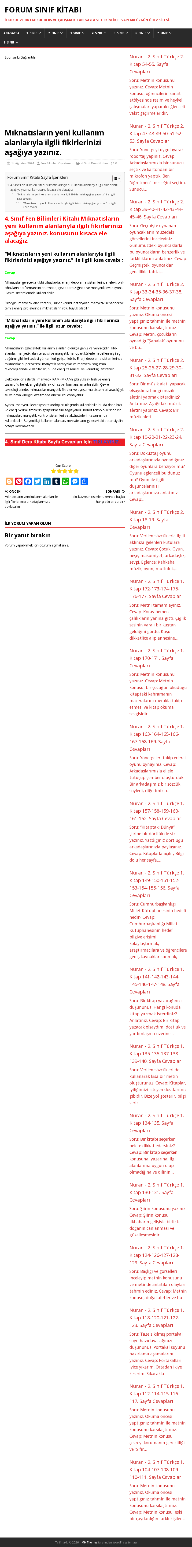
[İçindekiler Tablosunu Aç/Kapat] (114, 178)
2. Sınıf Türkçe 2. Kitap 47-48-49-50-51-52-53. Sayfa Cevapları (156, 133)
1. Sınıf (31, 33)
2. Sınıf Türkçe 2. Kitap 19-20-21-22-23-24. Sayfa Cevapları (156, 437)
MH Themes (89, 1542)
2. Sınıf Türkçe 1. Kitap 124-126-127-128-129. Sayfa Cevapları (156, 1255)
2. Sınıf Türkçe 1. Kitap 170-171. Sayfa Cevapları (156, 658)
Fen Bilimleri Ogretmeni (57, 163)
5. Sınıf (119, 33)
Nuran (136, 56)
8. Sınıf (9, 42)
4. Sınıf (97, 33)
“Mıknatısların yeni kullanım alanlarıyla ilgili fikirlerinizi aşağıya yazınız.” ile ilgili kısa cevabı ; (66, 196)
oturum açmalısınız (54, 545)
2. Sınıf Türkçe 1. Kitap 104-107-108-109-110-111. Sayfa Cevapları (156, 1469)
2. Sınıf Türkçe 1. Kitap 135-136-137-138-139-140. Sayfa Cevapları (156, 1053)
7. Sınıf (162, 33)
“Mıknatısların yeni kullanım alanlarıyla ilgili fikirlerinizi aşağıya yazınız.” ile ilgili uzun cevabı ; (69, 205)
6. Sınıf (140, 33)
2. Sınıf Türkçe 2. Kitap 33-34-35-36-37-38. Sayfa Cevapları (156, 291)
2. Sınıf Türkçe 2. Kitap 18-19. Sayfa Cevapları (156, 519)
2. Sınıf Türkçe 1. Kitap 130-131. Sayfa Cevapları (156, 1192)
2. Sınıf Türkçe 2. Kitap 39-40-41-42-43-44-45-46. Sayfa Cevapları (156, 209)
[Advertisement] (65, 93)
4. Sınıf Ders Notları (94, 163)
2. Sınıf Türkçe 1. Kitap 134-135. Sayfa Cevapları (156, 1123)
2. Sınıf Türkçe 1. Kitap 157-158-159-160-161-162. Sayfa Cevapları (156, 811)
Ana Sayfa (11, 33)
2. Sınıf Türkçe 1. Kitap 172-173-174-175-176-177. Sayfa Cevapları (156, 588)
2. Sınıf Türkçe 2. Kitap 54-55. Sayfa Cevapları (156, 64)
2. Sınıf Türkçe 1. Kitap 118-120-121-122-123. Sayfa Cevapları (156, 1317)
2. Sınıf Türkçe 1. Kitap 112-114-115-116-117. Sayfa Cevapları (156, 1393)
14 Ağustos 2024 (22, 163)
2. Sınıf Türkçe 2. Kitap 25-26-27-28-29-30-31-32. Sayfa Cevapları (156, 367)
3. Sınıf (75, 33)
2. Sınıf (53, 33)
